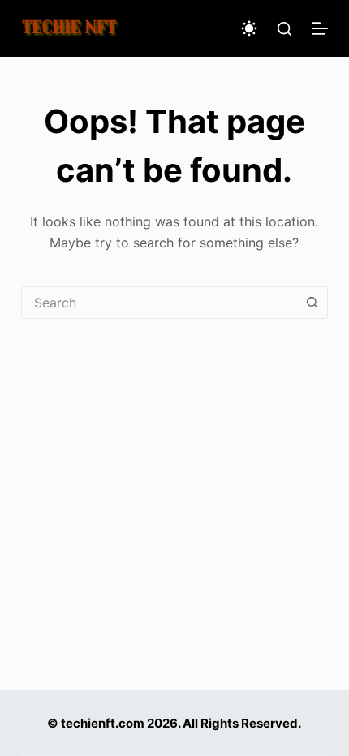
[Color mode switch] (249, 28)
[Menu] (320, 28)
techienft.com (102, 723)
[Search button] (311, 302)
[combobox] (159, 302)
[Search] (284, 29)
